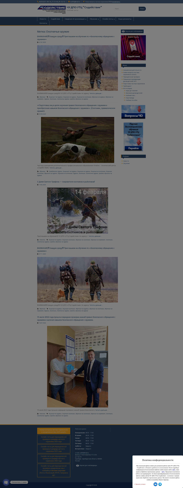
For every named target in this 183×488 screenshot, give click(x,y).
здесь (173, 469)
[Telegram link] (160, 484)
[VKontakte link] (155, 484)
